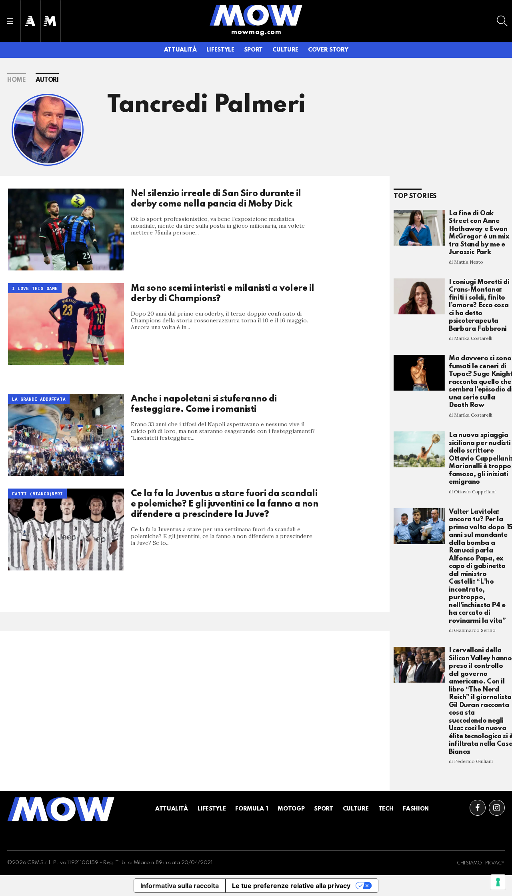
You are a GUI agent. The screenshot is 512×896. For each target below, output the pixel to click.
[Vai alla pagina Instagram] (497, 808)
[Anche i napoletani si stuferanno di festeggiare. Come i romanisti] (66, 435)
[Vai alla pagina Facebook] (478, 808)
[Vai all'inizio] (60, 809)
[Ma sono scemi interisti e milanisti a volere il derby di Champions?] (66, 324)
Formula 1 (251, 809)
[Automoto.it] (30, 21)
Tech (386, 809)
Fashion (416, 809)
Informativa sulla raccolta (179, 886)
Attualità (180, 50)
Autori (47, 80)
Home (16, 80)
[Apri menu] (10, 21)
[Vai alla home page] (256, 14)
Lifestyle (220, 50)
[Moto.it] (50, 21)
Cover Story (328, 50)
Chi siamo (469, 863)
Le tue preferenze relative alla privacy (291, 886)
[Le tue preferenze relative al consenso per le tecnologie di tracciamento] (498, 882)
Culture (285, 50)
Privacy (495, 863)
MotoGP (291, 809)
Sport (253, 50)
